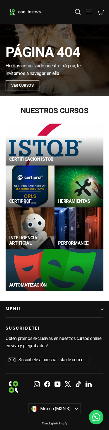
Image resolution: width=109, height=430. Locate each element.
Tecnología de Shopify (54, 423)
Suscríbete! (23, 328)
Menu (13, 308)
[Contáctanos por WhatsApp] (96, 417)
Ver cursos (22, 85)
